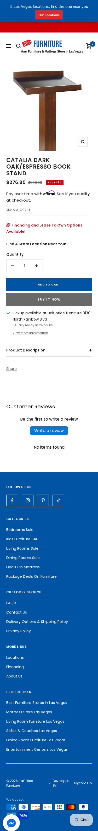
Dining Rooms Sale (23, 557)
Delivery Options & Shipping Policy (37, 621)
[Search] (18, 46)
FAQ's (11, 603)
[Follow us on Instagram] (27, 500)
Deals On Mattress (23, 567)
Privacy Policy (18, 631)
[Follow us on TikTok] (58, 500)
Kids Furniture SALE (22, 539)
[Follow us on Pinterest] (43, 500)
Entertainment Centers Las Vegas (37, 749)
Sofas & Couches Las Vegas (31, 730)
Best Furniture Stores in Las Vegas (36, 702)
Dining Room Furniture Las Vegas (36, 740)
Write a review (49, 431)
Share (11, 368)
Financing (15, 666)
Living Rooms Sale (22, 548)
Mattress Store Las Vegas (29, 712)
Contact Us (16, 612)
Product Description (25, 350)
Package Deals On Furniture (31, 576)
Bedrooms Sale (19, 529)
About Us (14, 676)
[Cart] (89, 46)
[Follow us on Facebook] (12, 500)
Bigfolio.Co (83, 783)
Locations (15, 657)
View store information (30, 333)
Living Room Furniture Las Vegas (35, 721)
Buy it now (49, 299)
